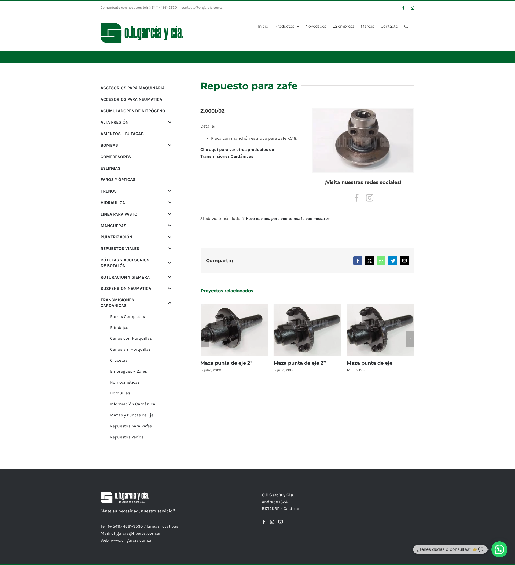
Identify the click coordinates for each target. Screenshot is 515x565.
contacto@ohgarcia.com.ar (202, 7)
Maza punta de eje (369, 363)
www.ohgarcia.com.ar (132, 540)
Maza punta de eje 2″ (226, 363)
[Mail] (280, 522)
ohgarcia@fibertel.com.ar (136, 533)
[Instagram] (272, 522)
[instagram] (369, 198)
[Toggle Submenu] (169, 122)
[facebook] (356, 198)
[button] (406, 25)
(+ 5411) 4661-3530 (125, 526)
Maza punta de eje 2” (300, 363)
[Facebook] (264, 522)
